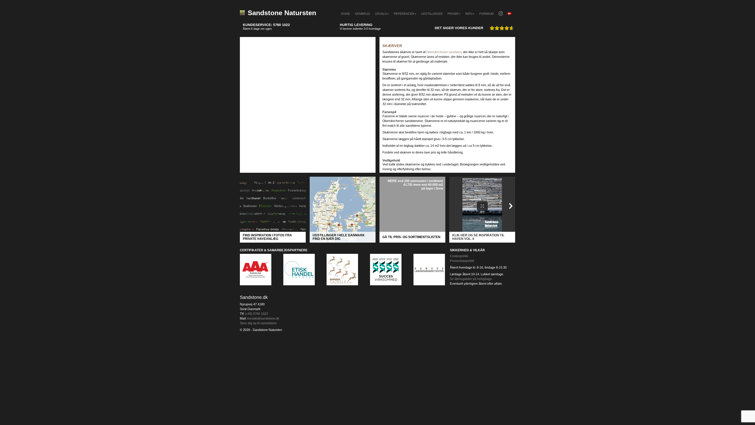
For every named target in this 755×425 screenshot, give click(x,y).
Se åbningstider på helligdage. (471, 279)
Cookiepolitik (459, 256)
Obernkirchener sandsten (443, 52)
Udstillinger (432, 13)
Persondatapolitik (462, 260)
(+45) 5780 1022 (256, 313)
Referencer (404, 13)
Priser (453, 13)
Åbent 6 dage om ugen (257, 28)
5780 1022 (281, 25)
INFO (468, 13)
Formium (486, 13)
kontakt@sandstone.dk (263, 318)
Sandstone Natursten (282, 13)
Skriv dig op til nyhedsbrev (258, 323)
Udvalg (381, 13)
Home (345, 13)
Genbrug (362, 13)
